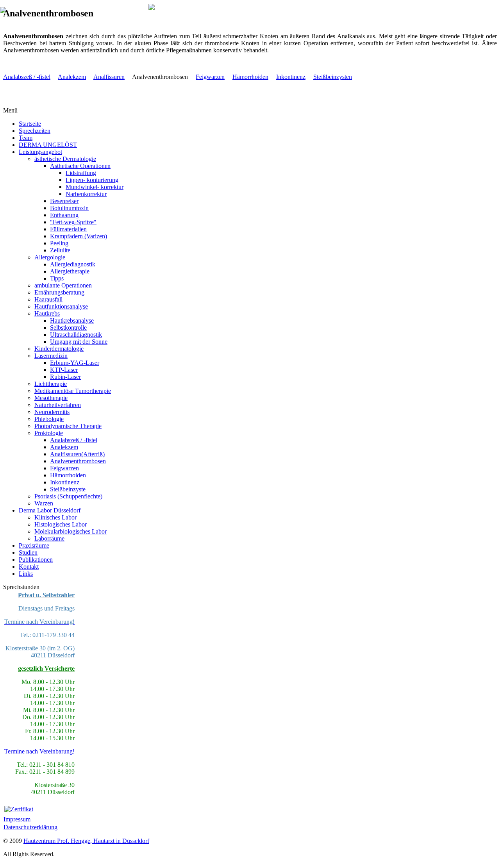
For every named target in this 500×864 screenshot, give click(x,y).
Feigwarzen (210, 76)
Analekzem (72, 76)
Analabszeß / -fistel (26, 76)
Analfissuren (109, 76)
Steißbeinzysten (332, 76)
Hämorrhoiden (250, 76)
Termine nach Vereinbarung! (39, 751)
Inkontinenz (290, 76)
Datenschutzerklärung (30, 827)
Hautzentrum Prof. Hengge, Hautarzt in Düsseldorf (86, 840)
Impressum (17, 819)
